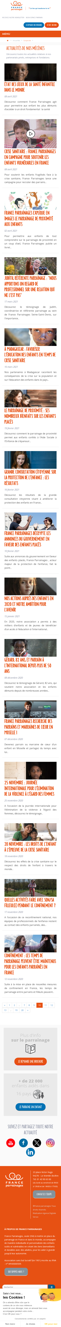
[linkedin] (30, 1152)
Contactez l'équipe (44, 1194)
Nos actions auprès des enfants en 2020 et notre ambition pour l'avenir (28, 603)
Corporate (27, 40)
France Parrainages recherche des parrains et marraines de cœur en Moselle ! (28, 726)
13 (5, 1010)
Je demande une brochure (34, 25)
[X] (37, 1143)
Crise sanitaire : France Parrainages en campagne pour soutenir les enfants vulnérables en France (30, 156)
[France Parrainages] (30, 5)
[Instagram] (50, 1143)
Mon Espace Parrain (34, 17)
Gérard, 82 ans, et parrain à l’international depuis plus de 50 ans (27, 665)
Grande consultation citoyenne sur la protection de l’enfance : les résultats (30, 477)
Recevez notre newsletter (13, 17)
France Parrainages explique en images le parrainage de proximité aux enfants (28, 218)
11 (45, 1005)
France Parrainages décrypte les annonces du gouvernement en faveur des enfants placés (27, 538)
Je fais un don (52, 25)
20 (22, 1010)
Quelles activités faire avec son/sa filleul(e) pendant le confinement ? (30, 902)
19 (16, 1010)
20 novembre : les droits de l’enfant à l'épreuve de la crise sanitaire (30, 846)
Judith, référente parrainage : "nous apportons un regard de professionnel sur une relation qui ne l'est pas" (30, 286)
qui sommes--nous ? (16, 1271)
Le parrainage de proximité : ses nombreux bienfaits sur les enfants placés (30, 415)
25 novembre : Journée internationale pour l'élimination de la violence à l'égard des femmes (29, 788)
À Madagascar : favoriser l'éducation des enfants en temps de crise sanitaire (30, 354)
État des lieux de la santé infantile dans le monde (29, 87)
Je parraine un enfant (30, 1107)
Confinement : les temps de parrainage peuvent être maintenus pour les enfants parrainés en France (30, 963)
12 (51, 1005)
